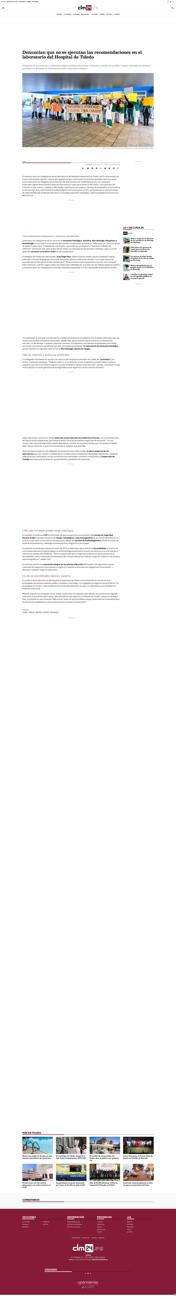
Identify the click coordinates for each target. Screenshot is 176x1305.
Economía (46, 1222)
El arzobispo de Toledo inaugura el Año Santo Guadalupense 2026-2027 (71, 1157)
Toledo (99, 1232)
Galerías (130, 1232)
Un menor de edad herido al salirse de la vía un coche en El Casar (142, 258)
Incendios (35, 1)
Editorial (130, 1224)
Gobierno (22, 1)
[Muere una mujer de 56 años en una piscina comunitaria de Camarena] (37, 1145)
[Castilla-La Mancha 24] (88, 8)
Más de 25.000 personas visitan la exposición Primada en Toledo (104, 1183)
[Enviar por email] (88, 168)
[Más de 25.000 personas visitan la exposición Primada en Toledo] (105, 1172)
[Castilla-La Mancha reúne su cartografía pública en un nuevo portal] (126, 276)
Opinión (129, 1222)
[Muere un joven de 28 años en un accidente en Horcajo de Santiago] (126, 241)
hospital (25, 612)
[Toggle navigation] (3, 8)
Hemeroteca (86, 1238)
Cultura (45, 1224)
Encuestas (130, 1227)
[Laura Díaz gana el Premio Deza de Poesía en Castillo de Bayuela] (138, 1145)
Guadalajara (101, 1229)
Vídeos (129, 1229)
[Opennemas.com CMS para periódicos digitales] (88, 1285)
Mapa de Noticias (12, 1)
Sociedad (25, 1224)
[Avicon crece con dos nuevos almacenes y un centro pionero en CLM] (37, 1172)
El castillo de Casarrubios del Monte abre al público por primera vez (104, 1158)
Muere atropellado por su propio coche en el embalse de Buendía (141, 267)
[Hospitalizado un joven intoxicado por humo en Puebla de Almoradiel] (71, 1172)
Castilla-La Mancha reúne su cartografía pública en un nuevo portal (141, 276)
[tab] (125, 233)
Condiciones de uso (73, 1222)
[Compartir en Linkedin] (114, 168)
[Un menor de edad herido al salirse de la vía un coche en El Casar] (126, 259)
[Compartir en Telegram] (109, 168)
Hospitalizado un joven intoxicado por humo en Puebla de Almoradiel (70, 1183)
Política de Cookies (73, 1227)
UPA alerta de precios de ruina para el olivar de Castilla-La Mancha (140, 249)
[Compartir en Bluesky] (105, 168)
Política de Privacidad (74, 1224)
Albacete (100, 1222)
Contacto (101, 1238)
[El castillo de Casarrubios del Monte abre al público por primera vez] (105, 1145)
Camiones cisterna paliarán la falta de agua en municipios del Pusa (138, 1183)
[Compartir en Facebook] (96, 168)
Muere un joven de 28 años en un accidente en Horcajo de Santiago (142, 240)
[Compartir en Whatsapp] (118, 168)
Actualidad (26, 1222)
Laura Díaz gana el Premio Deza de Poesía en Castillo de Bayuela (138, 1157)
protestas (46, 612)
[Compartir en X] (101, 168)
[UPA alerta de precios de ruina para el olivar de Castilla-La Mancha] (126, 250)
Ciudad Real (101, 1224)
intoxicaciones (54, 612)
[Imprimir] (92, 168)
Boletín (94, 1238)
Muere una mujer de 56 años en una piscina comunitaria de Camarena (37, 1157)
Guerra (28, 1)
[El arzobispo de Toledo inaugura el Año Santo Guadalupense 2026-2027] (71, 1145)
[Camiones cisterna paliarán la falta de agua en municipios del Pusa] (138, 1172)
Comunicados (76, 1238)
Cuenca (99, 1227)
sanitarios (31, 612)
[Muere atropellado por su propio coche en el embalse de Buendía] (126, 268)
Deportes (25, 1227)
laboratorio (39, 612)
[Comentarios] (83, 168)
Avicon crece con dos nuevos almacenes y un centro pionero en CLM (36, 1184)
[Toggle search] (172, 8)
